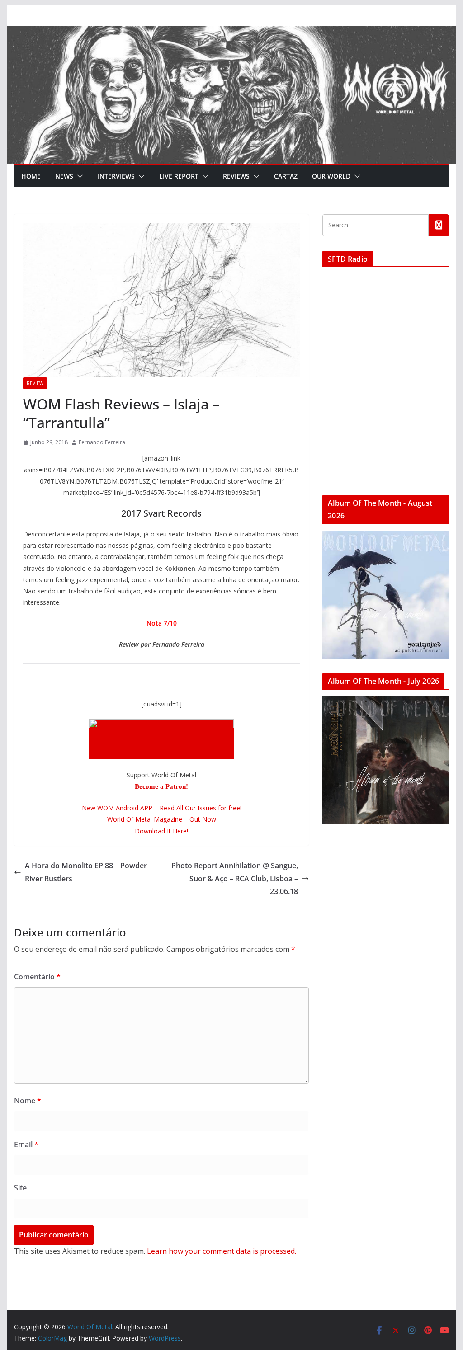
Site (20, 1188)
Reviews (236, 176)
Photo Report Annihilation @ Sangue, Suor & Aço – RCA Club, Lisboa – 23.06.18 (234, 879)
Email (26, 1144)
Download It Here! (161, 831)
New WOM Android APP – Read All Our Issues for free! (161, 808)
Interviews (116, 176)
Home (31, 176)
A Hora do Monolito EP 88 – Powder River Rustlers (86, 872)
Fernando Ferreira (102, 442)
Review (35, 383)
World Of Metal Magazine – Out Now (161, 819)
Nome (27, 1100)
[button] (78, 176)
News (64, 176)
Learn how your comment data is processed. (221, 1251)
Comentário (37, 977)
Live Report (178, 176)
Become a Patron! (161, 786)
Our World (331, 176)
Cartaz (286, 176)
